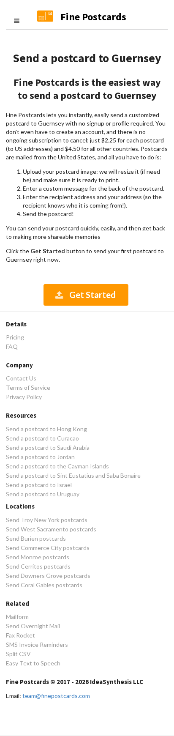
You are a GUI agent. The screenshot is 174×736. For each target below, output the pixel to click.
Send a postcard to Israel (39, 484)
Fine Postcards (93, 16)
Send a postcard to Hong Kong (46, 429)
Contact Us (21, 378)
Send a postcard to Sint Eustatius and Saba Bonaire (73, 475)
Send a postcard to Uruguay (42, 494)
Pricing (15, 337)
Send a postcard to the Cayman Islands (57, 466)
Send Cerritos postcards (38, 566)
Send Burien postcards (36, 538)
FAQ (12, 346)
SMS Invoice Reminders (37, 644)
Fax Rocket (20, 635)
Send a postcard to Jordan (40, 456)
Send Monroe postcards (37, 557)
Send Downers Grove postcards (48, 575)
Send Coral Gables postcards (44, 584)
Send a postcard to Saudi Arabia (48, 447)
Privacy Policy (24, 396)
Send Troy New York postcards (46, 520)
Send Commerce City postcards (48, 547)
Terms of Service (28, 387)
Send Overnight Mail (33, 625)
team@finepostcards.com (56, 695)
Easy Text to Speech (33, 663)
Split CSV (18, 653)
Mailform (17, 616)
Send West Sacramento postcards (51, 529)
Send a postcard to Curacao (42, 438)
